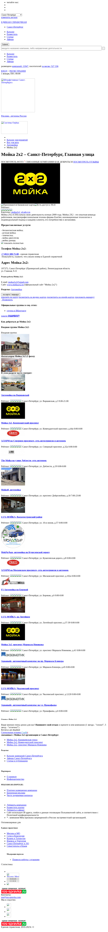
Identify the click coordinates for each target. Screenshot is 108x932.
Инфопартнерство (15, 779)
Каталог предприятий (17, 140)
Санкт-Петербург (15, 27)
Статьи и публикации (17, 761)
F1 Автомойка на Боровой (14, 589)
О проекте (12, 776)
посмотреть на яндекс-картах (32, 297)
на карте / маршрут (10, 294)
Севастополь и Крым (17, 846)
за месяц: (50, 66)
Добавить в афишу (16, 810)
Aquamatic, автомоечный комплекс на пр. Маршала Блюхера (32, 661)
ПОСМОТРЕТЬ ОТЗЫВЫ (86, 162)
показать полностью (13, 243)
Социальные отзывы (14, 732)
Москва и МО (13, 833)
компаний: (20, 66)
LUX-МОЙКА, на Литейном (15, 617)
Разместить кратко (15, 807)
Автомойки (12, 145)
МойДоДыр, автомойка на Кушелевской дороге (25, 552)
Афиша (10, 39)
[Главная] (7, 137)
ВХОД (4, 71)
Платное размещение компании (22, 790)
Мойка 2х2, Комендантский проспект (20, 423)
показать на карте (9, 297)
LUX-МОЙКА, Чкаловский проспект (20, 688)
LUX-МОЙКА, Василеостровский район (21, 517)
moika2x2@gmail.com (18, 282)
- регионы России (14, 116)
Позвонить (7, 300)
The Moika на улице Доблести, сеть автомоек (24, 460)
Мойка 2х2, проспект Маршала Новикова (22, 644)
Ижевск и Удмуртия (16, 841)
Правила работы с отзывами (26, 859)
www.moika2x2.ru (15, 284)
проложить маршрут (84, 297)
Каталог (10, 32)
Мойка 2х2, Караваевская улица (22, 740)
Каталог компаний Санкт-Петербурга (25, 756)
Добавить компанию (16, 805)
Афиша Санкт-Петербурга (19, 758)
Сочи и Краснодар (15, 836)
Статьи (10, 37)
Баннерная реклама (16, 793)
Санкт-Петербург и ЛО (18, 843)
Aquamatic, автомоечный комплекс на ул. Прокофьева (29, 705)
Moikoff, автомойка (11, 490)
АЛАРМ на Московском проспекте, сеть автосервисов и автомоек (34, 570)
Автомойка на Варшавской (15, 395)
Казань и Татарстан (16, 838)
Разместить (12, 34)
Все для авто (13, 142)
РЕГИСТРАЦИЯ (18, 71)
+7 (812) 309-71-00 (10, 254)
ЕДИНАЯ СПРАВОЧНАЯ (14, 22)
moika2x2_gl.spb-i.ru (20, 212)
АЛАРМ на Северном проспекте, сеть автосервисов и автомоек (33, 441)
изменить (9, 17)
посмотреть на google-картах (60, 297)
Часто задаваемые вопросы (20, 795)
